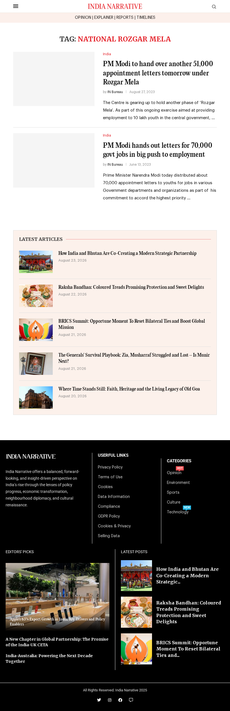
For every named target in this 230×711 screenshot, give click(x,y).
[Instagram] (110, 700)
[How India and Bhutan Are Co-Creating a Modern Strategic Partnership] (36, 262)
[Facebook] (120, 700)
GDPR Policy (109, 516)
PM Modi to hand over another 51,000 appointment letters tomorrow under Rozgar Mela (158, 73)
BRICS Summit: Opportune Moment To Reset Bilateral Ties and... (188, 649)
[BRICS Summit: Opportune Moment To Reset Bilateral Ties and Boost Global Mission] (36, 329)
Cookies (105, 487)
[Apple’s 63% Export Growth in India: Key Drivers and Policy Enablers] (57, 597)
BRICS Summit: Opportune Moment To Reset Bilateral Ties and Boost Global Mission (131, 324)
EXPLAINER (103, 18)
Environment (178, 483)
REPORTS (125, 18)
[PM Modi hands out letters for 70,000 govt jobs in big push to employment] (54, 160)
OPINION (83, 18)
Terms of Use (110, 477)
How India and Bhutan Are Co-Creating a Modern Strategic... (187, 575)
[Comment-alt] (131, 700)
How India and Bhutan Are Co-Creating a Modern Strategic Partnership (127, 253)
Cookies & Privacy (114, 526)
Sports (173, 493)
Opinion (174, 473)
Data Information (114, 497)
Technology (177, 512)
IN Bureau (115, 92)
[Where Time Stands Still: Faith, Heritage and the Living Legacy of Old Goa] (36, 397)
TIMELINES (146, 18)
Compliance (109, 507)
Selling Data (109, 536)
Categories (179, 461)
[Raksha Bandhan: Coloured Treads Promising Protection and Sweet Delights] (36, 296)
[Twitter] (99, 700)
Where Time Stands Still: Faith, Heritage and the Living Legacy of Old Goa (129, 389)
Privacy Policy (110, 467)
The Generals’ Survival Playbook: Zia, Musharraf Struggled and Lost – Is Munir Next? (134, 358)
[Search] (214, 7)
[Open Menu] (15, 6)
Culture (173, 502)
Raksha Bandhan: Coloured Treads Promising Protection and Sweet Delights (131, 287)
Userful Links (113, 455)
